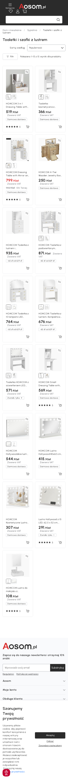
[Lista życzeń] (11, 11)
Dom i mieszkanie (12, 30)
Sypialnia (32, 30)
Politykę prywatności (14, 771)
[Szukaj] (58, 19)
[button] (6, 772)
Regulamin (8, 674)
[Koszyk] (25, 11)
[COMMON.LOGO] (32, 6)
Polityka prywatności (27, 674)
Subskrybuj (57, 667)
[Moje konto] (18, 11)
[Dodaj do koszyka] (27, 127)
